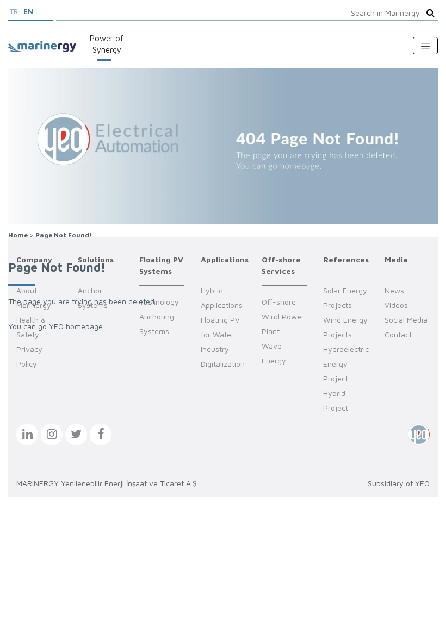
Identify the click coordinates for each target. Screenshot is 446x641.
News (394, 290)
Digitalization (223, 363)
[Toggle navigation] (425, 45)
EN (28, 11)
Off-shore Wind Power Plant (283, 316)
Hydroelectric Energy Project (346, 363)
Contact (398, 334)
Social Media (406, 319)
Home (18, 235)
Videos (396, 305)
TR (14, 11)
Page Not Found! (63, 235)
